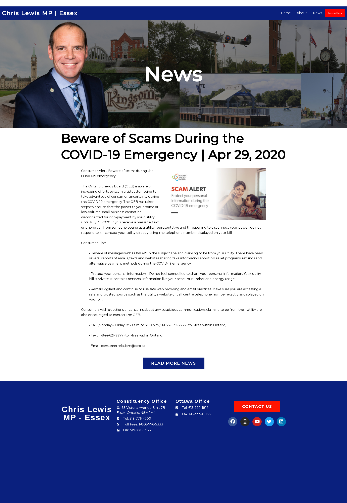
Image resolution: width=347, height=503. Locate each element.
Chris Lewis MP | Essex (40, 13)
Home (286, 13)
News (317, 13)
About (302, 13)
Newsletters (335, 12)
